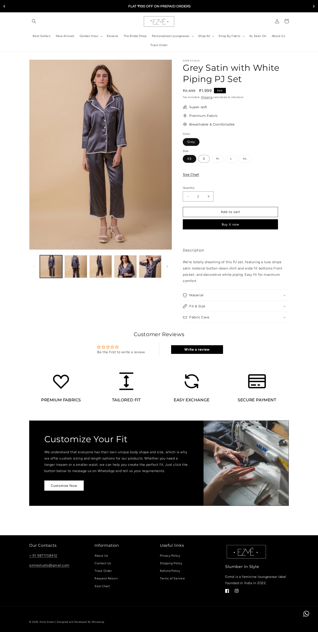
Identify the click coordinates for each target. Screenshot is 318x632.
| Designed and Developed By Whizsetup (79, 622)
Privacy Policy (170, 556)
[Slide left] (34, 266)
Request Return (106, 578)
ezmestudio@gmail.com (49, 565)
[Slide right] (167, 266)
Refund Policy (170, 571)
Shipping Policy (171, 563)
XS (189, 159)
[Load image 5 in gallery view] (150, 266)
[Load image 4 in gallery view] (125, 266)
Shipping (207, 97)
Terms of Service (172, 578)
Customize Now (64, 486)
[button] (34, 21)
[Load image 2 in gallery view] (75, 266)
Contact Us (103, 563)
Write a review (196, 349)
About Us (101, 556)
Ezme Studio (47, 622)
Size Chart (191, 175)
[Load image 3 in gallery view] (100, 266)
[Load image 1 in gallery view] (51, 266)
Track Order (103, 571)
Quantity (188, 187)
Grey (191, 142)
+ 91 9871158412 (43, 555)
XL (247, 160)
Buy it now (230, 224)
